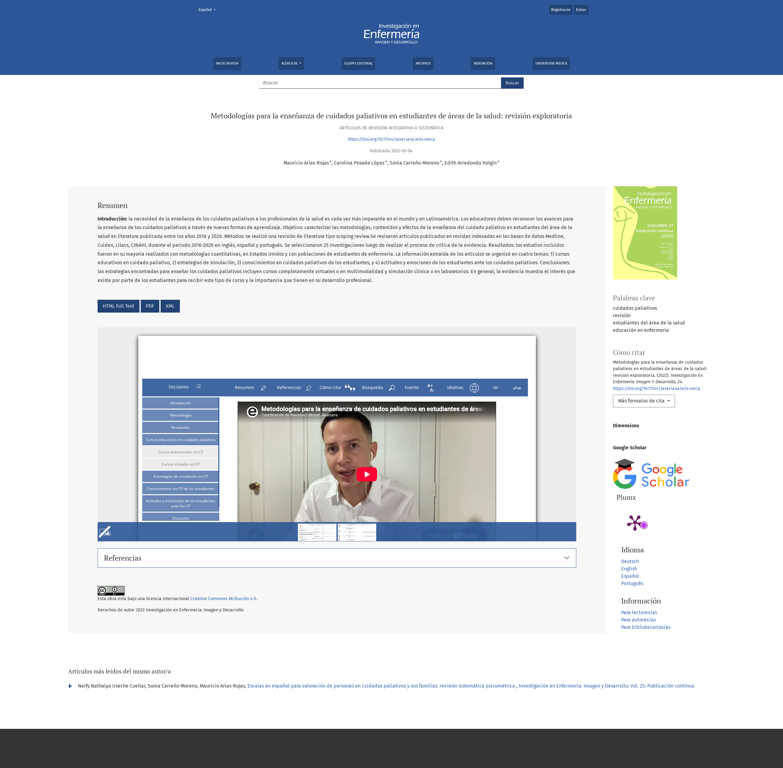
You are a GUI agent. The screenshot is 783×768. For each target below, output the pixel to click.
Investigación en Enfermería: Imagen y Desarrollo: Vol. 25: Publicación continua (606, 686)
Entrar (581, 10)
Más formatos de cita (642, 401)
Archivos (423, 63)
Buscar (512, 83)
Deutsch (630, 561)
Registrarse (560, 10)
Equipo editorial (358, 63)
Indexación (483, 63)
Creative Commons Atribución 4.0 (223, 598)
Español (209, 9)
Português (632, 583)
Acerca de (290, 63)
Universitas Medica (551, 63)
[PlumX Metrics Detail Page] (635, 522)
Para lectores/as (639, 612)
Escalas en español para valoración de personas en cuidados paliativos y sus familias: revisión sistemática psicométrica (381, 686)
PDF (150, 306)
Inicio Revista (227, 63)
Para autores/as (638, 620)
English (629, 569)
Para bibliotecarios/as (645, 627)
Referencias (122, 558)
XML (170, 306)
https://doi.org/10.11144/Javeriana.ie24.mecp (391, 139)
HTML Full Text (118, 306)
